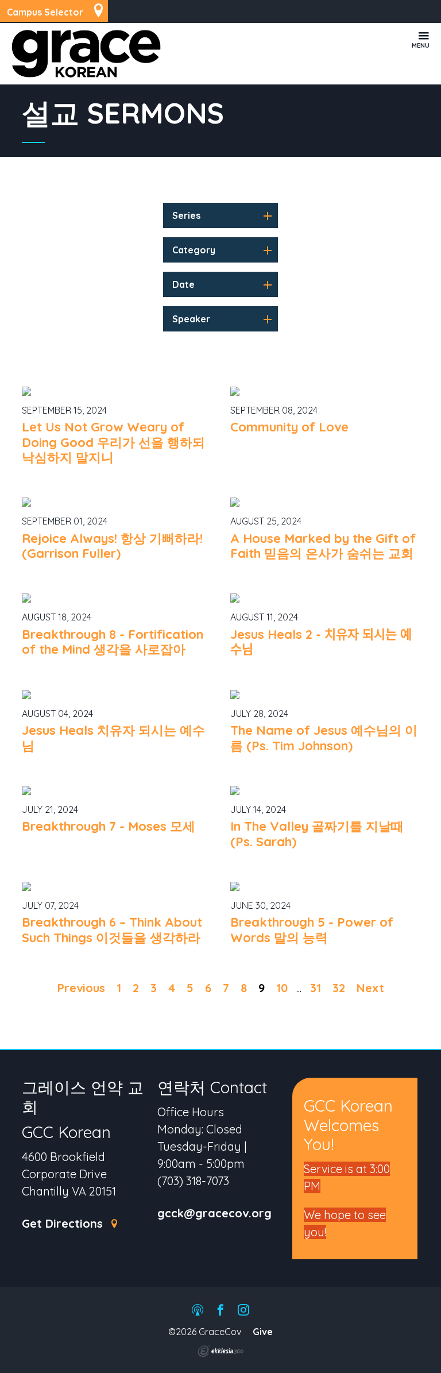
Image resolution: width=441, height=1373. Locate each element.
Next (370, 988)
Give (263, 1331)
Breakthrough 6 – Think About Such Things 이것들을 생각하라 (112, 929)
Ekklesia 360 (220, 1351)
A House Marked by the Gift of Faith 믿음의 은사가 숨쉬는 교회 (323, 545)
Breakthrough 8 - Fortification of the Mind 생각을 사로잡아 (112, 641)
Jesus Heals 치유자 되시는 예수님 (113, 737)
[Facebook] (220, 1310)
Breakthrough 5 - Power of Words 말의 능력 (311, 929)
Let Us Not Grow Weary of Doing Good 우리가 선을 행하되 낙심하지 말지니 (113, 442)
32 (338, 988)
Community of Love (289, 427)
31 (315, 988)
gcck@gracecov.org (214, 1213)
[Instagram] (243, 1310)
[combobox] (220, 215)
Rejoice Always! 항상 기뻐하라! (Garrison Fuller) (112, 545)
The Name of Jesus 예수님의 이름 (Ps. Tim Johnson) (323, 737)
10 (282, 988)
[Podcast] (197, 1310)
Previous (81, 988)
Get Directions (64, 1224)
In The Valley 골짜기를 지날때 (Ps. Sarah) (317, 833)
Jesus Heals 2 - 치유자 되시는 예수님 (321, 641)
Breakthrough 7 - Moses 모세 (108, 826)
